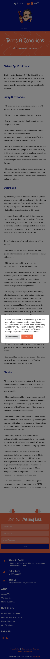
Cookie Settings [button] (12, 337)
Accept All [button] (27, 336)
